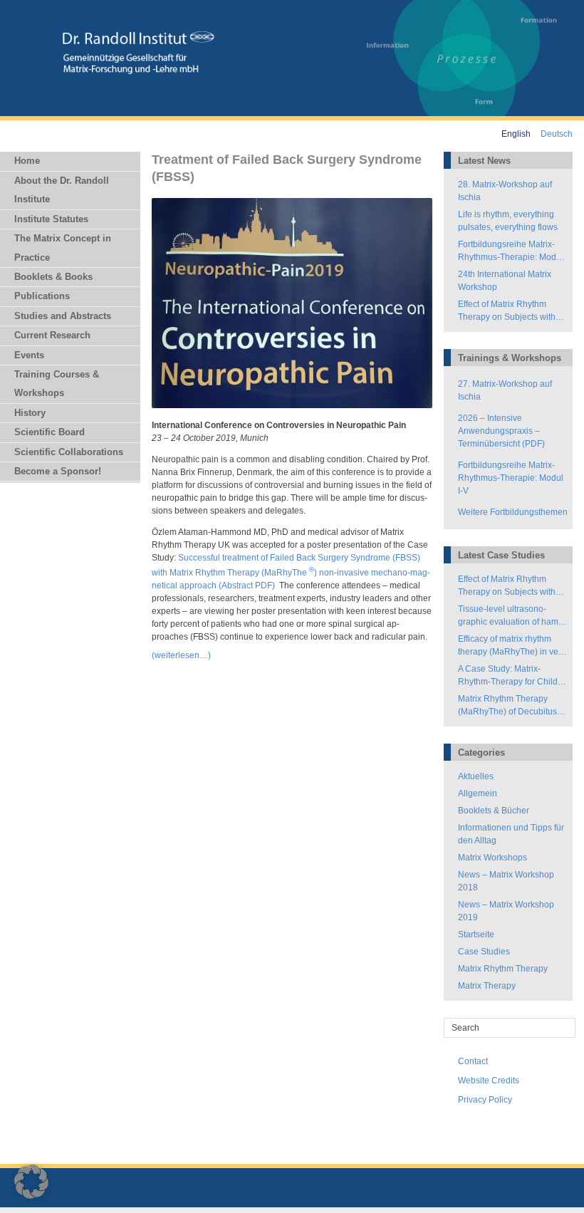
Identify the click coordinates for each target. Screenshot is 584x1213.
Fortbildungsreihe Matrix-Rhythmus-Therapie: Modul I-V (510, 251)
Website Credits (488, 1081)
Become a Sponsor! (57, 471)
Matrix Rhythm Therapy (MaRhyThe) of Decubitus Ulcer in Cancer (507, 706)
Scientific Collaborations (68, 452)
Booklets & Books (53, 276)
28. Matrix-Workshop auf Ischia (505, 190)
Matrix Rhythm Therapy (503, 969)
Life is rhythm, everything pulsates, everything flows (508, 220)
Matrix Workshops (492, 858)
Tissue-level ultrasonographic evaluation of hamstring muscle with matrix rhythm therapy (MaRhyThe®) (509, 616)
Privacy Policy (485, 1100)
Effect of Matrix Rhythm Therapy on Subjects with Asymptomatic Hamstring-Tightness (507, 311)
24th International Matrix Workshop (504, 280)
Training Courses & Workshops (56, 383)
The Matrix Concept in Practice (62, 247)
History (30, 412)
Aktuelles (476, 776)
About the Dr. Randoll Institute (61, 189)
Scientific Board (49, 432)
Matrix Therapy (487, 986)
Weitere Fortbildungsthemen (513, 512)
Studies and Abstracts (62, 316)
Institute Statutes (51, 219)
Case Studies (484, 952)
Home (27, 160)
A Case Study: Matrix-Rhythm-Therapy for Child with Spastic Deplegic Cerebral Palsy (508, 676)
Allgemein (477, 793)
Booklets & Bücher (493, 811)
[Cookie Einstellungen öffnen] (31, 1196)
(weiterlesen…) (181, 655)
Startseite (476, 934)
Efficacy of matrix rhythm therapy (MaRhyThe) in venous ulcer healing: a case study (509, 646)
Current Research (52, 335)
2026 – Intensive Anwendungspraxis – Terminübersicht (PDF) (502, 431)
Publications (42, 296)
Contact (473, 1061)
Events (29, 355)
